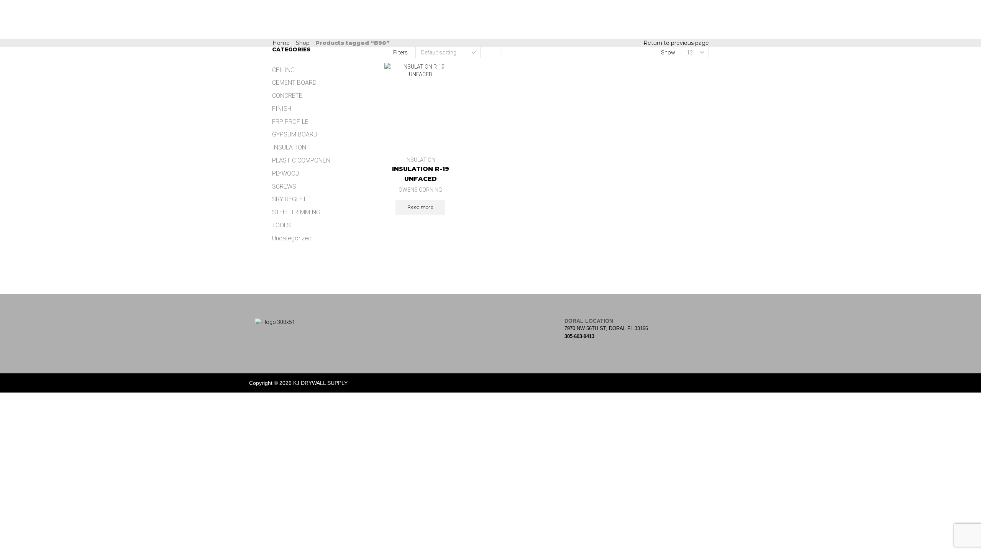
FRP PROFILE (290, 121)
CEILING (283, 70)
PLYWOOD (285, 173)
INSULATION (420, 160)
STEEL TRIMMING (296, 212)
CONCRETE (287, 95)
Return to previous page (676, 42)
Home (281, 42)
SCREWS (284, 186)
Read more (420, 207)
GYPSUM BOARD (294, 134)
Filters (400, 52)
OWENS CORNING (420, 190)
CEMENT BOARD (294, 82)
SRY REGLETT (291, 199)
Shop (303, 42)
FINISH (281, 108)
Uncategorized (292, 238)
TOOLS (281, 225)
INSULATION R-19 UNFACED (420, 173)
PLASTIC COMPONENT (303, 160)
